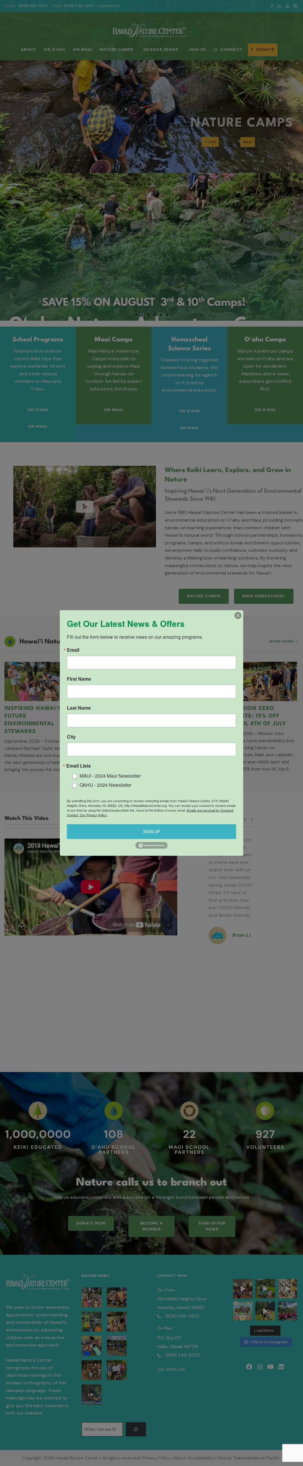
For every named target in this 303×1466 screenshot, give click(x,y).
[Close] (237, 615)
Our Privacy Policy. (93, 814)
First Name (79, 679)
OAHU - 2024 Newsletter (105, 784)
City (71, 736)
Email (73, 650)
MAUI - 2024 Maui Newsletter (110, 775)
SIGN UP (151, 831)
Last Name (79, 708)
